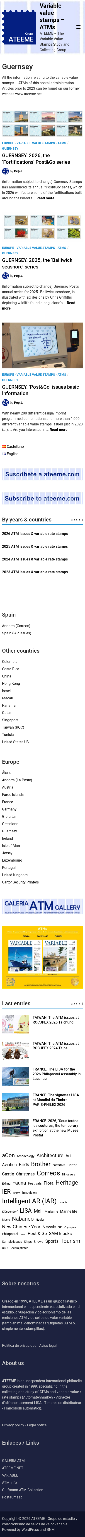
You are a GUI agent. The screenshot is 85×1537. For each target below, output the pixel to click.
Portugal (9, 867)
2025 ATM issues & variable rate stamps (35, 546)
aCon (8, 1155)
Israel (6, 691)
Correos (48, 1173)
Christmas (25, 1174)
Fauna (19, 1183)
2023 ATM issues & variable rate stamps (35, 572)
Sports (51, 1241)
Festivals (35, 1183)
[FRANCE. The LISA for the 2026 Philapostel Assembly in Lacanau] (15, 1084)
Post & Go (37, 1233)
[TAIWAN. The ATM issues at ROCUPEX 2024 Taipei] (15, 1058)
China (6, 676)
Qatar (6, 713)
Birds (24, 1164)
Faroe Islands (13, 794)
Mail (38, 1211)
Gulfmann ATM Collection (22, 1490)
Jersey (7, 853)
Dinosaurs (68, 1174)
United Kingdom (15, 875)
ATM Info (9, 1482)
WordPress (30, 1529)
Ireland (7, 838)
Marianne (51, 1211)
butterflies (59, 1165)
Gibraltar (9, 816)
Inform (16, 1192)
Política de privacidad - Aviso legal (29, 1345)
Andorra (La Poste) (17, 780)
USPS (5, 1248)
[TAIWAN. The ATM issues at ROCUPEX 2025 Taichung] (15, 1033)
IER (6, 1191)
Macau (7, 698)
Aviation (9, 1164)
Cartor (72, 1165)
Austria (7, 787)
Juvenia (63, 1202)
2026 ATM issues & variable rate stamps (35, 533)
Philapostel (10, 1234)
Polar (23, 1234)
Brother (41, 1164)
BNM (51, 1529)
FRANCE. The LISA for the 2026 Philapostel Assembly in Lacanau (57, 1074)
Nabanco (23, 1219)
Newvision (52, 1227)
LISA (26, 1210)
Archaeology (25, 1156)
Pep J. (18, 171)
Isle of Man (11, 846)
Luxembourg (12, 860)
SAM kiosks (60, 1233)
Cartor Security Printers (20, 882)
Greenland (10, 824)
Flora (48, 1183)
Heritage (67, 1182)
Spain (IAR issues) (16, 633)
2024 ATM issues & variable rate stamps (35, 559)
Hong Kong (11, 683)
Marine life (68, 1211)
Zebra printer (19, 1248)
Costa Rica (10, 669)
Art (68, 1155)
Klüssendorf (10, 1211)
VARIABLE (10, 1475)
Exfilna (6, 1183)
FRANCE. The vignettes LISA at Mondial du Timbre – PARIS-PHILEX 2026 (56, 1100)
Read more (45, 198)
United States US (15, 742)
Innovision (29, 1192)
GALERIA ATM (13, 1461)
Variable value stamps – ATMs (52, 16)
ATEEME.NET (12, 1468)
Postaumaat (12, 1497)
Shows (38, 1241)
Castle (8, 1174)
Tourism (70, 1241)
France (7, 802)
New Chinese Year (21, 1227)
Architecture (49, 1155)
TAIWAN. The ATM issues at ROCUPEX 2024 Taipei (56, 1045)
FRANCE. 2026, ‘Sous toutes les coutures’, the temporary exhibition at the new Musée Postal (55, 1128)
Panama (9, 705)
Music (6, 1219)
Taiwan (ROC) (13, 727)
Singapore (10, 720)
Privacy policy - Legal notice (24, 1425)
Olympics (70, 1227)
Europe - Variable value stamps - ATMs (34, 143)
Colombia (9, 661)
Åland (6, 773)
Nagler (40, 1219)
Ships (28, 1241)
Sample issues (12, 1241)
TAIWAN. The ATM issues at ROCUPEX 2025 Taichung (56, 1019)
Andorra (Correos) (16, 626)
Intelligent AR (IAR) (29, 1201)
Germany (9, 809)
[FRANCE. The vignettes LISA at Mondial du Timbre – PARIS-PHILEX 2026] (15, 1110)
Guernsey (10, 148)
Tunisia (8, 734)
